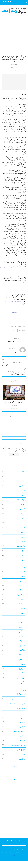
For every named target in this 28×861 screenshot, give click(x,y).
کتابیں (12, 659)
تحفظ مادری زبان (12, 708)
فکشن (12, 617)
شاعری (12, 576)
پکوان (12, 682)
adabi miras (22, 330)
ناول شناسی (12, 641)
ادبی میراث (14, 330)
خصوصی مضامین (12, 726)
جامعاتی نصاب (13, 650)
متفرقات (23, 687)
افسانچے (12, 622)
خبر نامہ (14, 53)
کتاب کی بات (13, 673)
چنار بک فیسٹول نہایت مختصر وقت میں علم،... (14, 402)
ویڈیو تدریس (12, 759)
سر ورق (21, 848)
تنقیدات (23, 564)
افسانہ (12, 518)
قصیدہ (12, 541)
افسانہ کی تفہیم (12, 627)
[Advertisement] (14, 32)
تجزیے (12, 580)
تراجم (12, 712)
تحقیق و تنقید (13, 504)
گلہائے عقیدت (12, 546)
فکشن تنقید (12, 631)
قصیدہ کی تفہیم (12, 645)
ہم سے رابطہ (7, 848)
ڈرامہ (12, 571)
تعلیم (12, 717)
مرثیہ (12, 550)
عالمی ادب (12, 735)
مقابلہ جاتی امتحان (13, 749)
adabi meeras (21, 326)
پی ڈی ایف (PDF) (12, 654)
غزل (12, 536)
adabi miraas (13, 326)
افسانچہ (12, 513)
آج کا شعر (13, 472)
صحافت (12, 608)
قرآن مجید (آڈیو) (12, 486)
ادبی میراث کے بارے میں (12, 698)
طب (12, 613)
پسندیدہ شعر (13, 495)
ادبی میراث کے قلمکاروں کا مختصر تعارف (12, 703)
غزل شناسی (12, 590)
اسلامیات (13, 481)
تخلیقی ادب (13, 509)
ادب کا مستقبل (12, 694)
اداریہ (13, 476)
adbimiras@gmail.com (16, 301)
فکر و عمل (12, 740)
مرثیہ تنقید (12, 599)
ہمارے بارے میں (15, 848)
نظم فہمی (12, 604)
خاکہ (12, 527)
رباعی (12, 532)
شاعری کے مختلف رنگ (12, 585)
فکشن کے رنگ (12, 636)
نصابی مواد (13, 754)
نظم (12, 555)
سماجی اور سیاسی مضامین (12, 731)
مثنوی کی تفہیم (12, 594)
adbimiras (14, 64)
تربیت (13, 560)
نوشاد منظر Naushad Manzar (12, 745)
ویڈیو (12, 664)
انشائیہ (12, 523)
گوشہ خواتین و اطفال (13, 678)
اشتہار (13, 490)
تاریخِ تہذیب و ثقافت (13, 499)
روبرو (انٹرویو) (13, 668)
